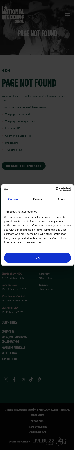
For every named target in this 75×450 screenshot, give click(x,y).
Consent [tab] (13, 199)
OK (38, 257)
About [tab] (61, 199)
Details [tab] (37, 199)
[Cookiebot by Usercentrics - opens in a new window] (55, 189)
